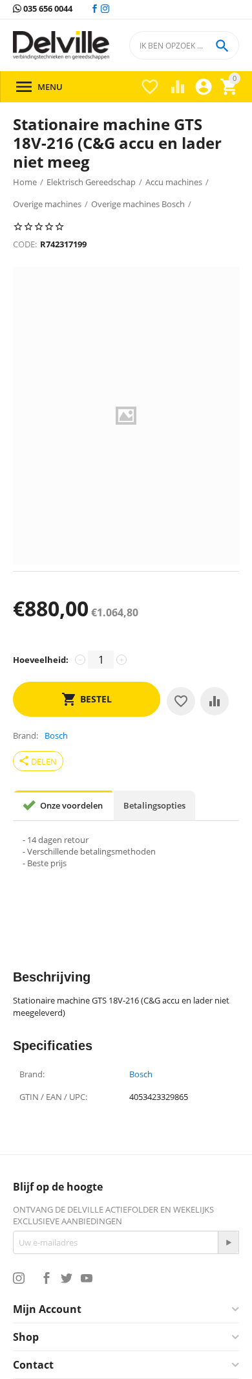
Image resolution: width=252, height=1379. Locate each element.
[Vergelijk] (214, 701)
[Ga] (228, 1242)
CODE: (25, 244)
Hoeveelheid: (40, 660)
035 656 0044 (46, 9)
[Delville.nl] (61, 45)
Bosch (140, 1075)
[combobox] (184, 45)
